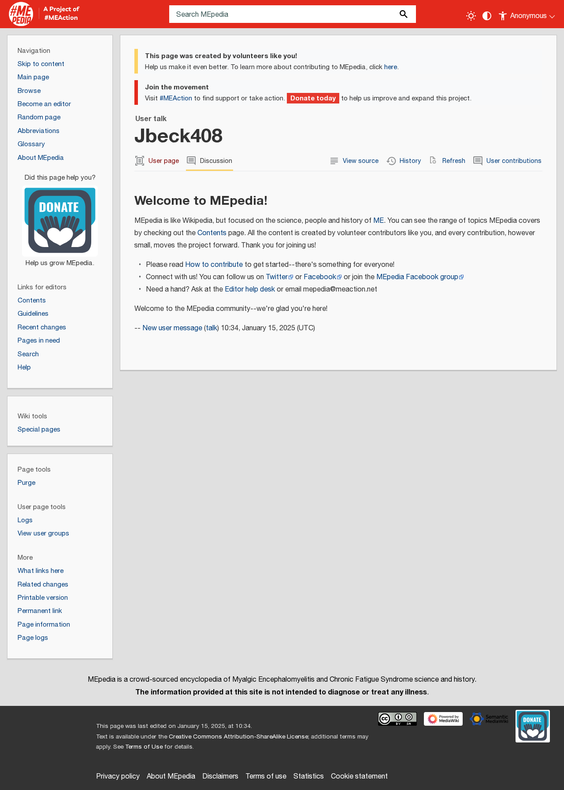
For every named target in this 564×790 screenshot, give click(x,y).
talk (211, 328)
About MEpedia (171, 776)
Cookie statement (359, 776)
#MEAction (176, 98)
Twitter (277, 277)
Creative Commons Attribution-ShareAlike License (238, 737)
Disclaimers (220, 776)
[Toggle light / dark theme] (471, 16)
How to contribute (214, 264)
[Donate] (60, 217)
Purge (26, 483)
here (390, 67)
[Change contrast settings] (487, 16)
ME (378, 220)
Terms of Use (144, 747)
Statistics (308, 776)
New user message (172, 328)
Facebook (320, 277)
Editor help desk (250, 289)
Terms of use (265, 776)
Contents (211, 233)
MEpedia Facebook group (417, 277)
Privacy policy (118, 776)
